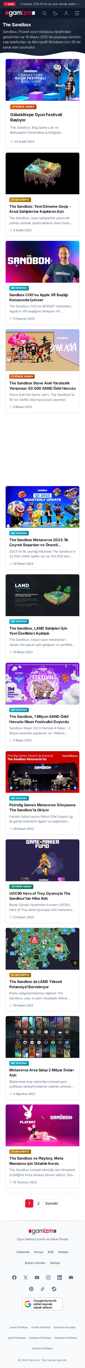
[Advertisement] (42, 449)
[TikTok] (43, 1289)
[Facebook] (14, 1277)
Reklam (63, 1252)
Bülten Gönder (35, 1263)
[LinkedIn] (60, 1277)
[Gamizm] (42, 1231)
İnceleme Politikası (40, 1337)
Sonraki (51, 1203)
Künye (38, 1252)
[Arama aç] (44, 13)
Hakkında (23, 1252)
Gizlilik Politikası (41, 1327)
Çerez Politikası (19, 1327)
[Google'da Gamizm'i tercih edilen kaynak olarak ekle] (42, 1304)
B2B (51, 1252)
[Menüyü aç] (77, 13)
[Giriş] (66, 13)
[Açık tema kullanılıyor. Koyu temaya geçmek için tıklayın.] (55, 13)
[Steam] (54, 1289)
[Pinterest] (31, 1289)
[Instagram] (48, 1277)
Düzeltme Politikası (65, 1337)
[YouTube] (37, 1277)
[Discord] (71, 1277)
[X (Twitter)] (26, 1277)
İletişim (55, 1263)
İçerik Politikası (17, 1337)
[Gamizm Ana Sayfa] (20, 13)
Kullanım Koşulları (65, 1327)
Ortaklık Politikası (42, 1348)
